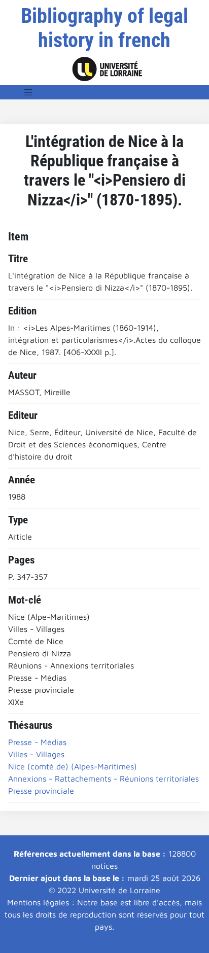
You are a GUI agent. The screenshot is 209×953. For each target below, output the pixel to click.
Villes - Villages (36, 754)
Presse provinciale (41, 790)
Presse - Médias (37, 742)
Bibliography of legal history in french (104, 28)
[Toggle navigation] (28, 92)
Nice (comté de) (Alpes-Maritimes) (72, 766)
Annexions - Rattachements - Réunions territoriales (103, 778)
